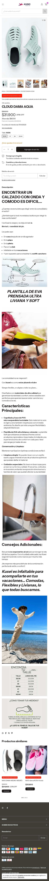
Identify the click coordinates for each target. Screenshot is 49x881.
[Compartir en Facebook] (6, 733)
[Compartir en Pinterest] (12, 733)
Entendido (21, 877)
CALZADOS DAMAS (12, 91)
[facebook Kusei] (7, 808)
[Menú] (3, 4)
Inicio (3, 91)
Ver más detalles (7, 128)
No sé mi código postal (8, 180)
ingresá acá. (36, 867)
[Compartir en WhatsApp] (3, 733)
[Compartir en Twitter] (9, 733)
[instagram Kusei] (2, 808)
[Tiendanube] (10, 873)
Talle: (6, 133)
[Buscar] (45, 11)
